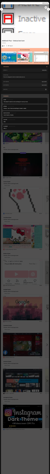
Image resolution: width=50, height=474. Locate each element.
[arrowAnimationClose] (1, 9)
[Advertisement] (5, 237)
